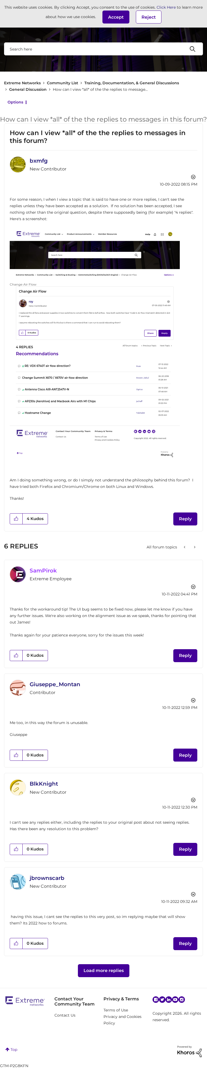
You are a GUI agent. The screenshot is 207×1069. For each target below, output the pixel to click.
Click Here (166, 7)
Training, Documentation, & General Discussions (131, 83)
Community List (62, 83)
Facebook (156, 999)
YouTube (175, 999)
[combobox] (103, 48)
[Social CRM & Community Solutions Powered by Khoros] (189, 1051)
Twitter (162, 999)
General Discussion (28, 89)
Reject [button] (149, 17)
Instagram (181, 999)
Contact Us (64, 1015)
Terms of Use (116, 1010)
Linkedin (168, 999)
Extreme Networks (22, 83)
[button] (115, 17)
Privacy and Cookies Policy (123, 1020)
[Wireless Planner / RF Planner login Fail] (185, 547)
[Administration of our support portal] (194, 547)
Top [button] (14, 1049)
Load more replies (104, 970)
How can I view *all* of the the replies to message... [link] (100, 89)
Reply (185, 518)
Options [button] (15, 102)
